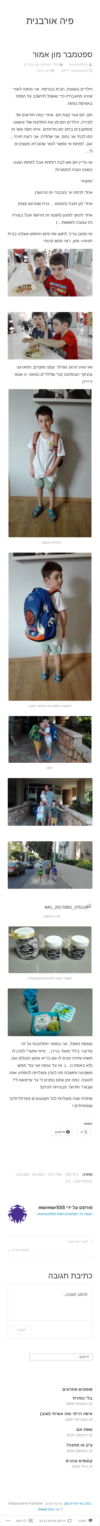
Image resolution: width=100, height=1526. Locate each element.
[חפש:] (60, 1357)
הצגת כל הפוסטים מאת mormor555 (64, 1214)
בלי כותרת (82, 1398)
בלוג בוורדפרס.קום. (77, 1503)
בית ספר (71, 1174)
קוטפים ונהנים (79, 1461)
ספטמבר (22, 1174)
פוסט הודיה (20, 1250)
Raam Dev (46, 1509)
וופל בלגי (55, 1174)
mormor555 (78, 64)
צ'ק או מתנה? (79, 1445)
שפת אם (84, 1429)
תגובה (21, 1330)
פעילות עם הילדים (37, 64)
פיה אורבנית (50, 21)
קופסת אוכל (83, 1181)
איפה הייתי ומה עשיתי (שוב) (66, 1413)
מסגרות (39, 1174)
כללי (55, 64)
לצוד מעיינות (80, 1241)
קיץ (68, 1181)
